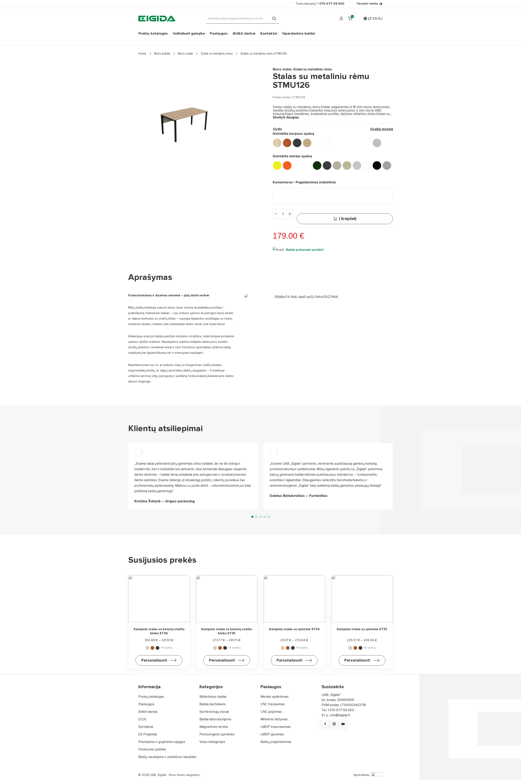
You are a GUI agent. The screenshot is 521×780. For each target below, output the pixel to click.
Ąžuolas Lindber (307, 142)
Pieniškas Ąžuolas (366, 142)
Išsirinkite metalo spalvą (292, 156)
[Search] (274, 18)
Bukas (347, 142)
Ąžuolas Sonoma (317, 142)
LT (370, 18)
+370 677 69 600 (341, 710)
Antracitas (297, 142)
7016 (327, 165)
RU (380, 18)
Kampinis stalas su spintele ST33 (362, 629)
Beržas (337, 142)
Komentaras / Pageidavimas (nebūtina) (304, 182)
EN (375, 18)
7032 (347, 165)
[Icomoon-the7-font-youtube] (342, 723)
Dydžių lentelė (381, 129)
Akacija (277, 142)
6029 (317, 165)
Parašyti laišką (367, 3)
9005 (376, 165)
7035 (356, 165)
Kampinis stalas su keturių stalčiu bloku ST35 (226, 631)
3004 (297, 165)
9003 (366, 165)
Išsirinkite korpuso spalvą (293, 133)
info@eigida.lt (340, 715)
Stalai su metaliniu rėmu (312, 69)
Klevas (356, 142)
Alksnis (287, 142)
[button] (252, 517)
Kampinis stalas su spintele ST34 (294, 629)
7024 (337, 165)
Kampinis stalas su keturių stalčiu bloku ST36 (159, 631)
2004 (287, 165)
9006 (386, 165)
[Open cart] (350, 18)
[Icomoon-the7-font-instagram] (334, 723)
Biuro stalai (282, 69)
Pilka (376, 142)
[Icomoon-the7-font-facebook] (325, 723)
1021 (277, 165)
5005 (307, 165)
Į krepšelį (347, 218)
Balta (327, 142)
